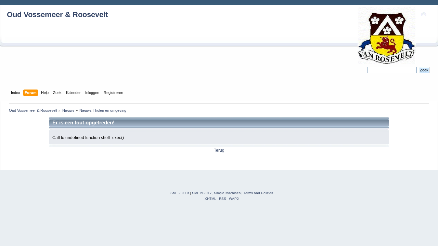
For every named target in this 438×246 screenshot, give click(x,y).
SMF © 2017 (202, 193)
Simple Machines (227, 193)
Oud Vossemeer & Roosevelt (57, 14)
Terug (219, 150)
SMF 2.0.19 (179, 193)
